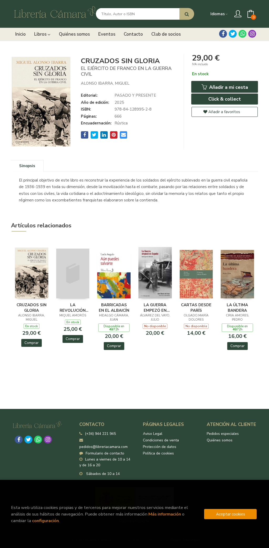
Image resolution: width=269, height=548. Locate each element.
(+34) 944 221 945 (100, 433)
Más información (164, 514)
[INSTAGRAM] (252, 34)
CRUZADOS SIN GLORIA (31, 307)
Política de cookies (158, 453)
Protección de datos (159, 446)
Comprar (31, 342)
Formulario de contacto (105, 453)
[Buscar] (186, 14)
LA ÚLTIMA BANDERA (237, 307)
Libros (41, 34)
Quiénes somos (219, 440)
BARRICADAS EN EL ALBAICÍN (114, 307)
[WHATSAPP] (242, 34)
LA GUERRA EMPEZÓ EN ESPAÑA (155, 307)
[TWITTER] (233, 34)
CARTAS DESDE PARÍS (196, 307)
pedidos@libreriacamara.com (103, 446)
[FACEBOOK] (223, 34)
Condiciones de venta (161, 440)
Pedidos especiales (223, 433)
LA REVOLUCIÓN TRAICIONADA (73, 307)
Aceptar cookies (230, 514)
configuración (45, 521)
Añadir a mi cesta (228, 87)
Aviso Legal (152, 433)
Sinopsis (27, 165)
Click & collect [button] (224, 99)
